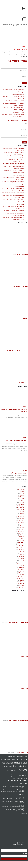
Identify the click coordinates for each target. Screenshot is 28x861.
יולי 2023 (22, 535)
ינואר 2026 (21, 502)
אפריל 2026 (21, 497)
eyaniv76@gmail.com (18, 844)
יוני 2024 (22, 524)
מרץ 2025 (21, 515)
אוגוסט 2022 (21, 549)
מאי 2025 (21, 513)
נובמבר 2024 (21, 522)
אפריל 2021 (21, 567)
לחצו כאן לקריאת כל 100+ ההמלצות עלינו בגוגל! (17, 780)
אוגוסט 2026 (21, 489)
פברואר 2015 (21, 583)
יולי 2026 (22, 491)
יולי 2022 (22, 551)
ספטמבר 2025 (20, 507)
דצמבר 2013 (21, 587)
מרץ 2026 (21, 498)
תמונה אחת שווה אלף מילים (19, 473)
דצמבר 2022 (21, 542)
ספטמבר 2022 (20, 547)
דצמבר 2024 (21, 520)
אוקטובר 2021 (20, 564)
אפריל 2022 (21, 556)
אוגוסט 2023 (21, 533)
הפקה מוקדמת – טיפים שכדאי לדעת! (16, 440)
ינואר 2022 (21, 560)
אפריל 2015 (21, 582)
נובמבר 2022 (21, 544)
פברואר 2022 (21, 558)
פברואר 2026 (21, 500)
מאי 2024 (21, 526)
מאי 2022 (21, 555)
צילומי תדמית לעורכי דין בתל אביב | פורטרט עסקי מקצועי (12, 791)
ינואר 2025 (21, 518)
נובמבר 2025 (21, 504)
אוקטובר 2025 (20, 506)
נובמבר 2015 (21, 576)
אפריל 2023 (21, 536)
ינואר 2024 (21, 527)
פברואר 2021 (21, 569)
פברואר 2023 (21, 538)
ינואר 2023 (21, 540)
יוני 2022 (22, 553)
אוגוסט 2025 (21, 509)
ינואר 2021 (21, 571)
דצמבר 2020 (21, 573)
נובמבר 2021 (21, 562)
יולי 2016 (22, 574)
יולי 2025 (22, 511)
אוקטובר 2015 (20, 578)
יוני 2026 (22, 493)
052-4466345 (13, 61)
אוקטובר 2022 (20, 545)
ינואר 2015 (21, 585)
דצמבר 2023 (21, 529)
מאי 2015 (21, 580)
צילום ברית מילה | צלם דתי (19, 49)
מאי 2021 (21, 565)
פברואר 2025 (21, 517)
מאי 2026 (21, 495)
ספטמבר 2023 (20, 531)
